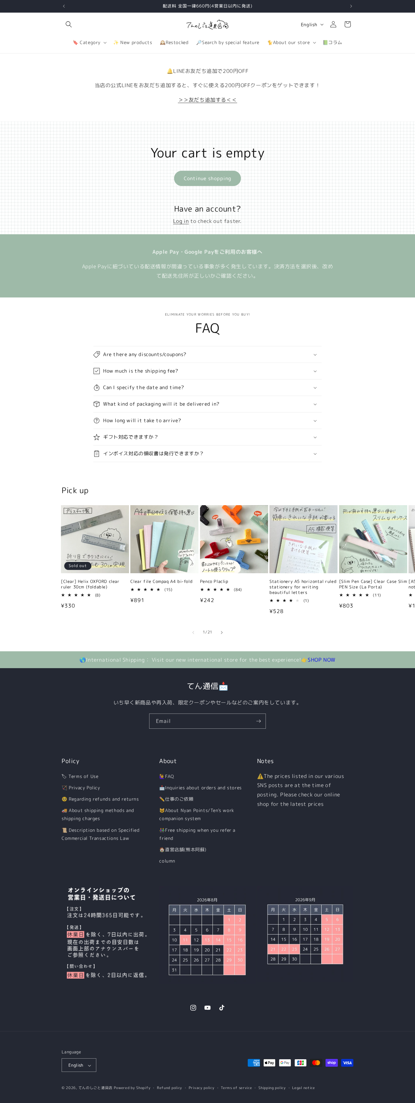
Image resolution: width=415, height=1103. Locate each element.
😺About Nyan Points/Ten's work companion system (196, 814)
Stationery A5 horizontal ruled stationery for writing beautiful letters (303, 587)
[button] (69, 24)
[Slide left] (193, 632)
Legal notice (303, 1087)
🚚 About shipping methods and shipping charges (98, 814)
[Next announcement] (351, 6)
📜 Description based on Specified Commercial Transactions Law (100, 834)
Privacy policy (202, 1087)
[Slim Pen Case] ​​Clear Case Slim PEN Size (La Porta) (373, 584)
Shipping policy (272, 1087)
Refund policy (169, 1087)
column (167, 861)
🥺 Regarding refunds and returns (100, 799)
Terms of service (236, 1087)
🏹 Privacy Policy (81, 787)
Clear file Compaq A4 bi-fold (161, 581)
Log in (181, 221)
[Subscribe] (258, 721)
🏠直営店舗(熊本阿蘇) (183, 849)
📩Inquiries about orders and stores (200, 787)
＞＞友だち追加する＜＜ (207, 99)
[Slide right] (222, 632)
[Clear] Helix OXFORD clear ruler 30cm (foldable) (90, 584)
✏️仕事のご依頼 (176, 799)
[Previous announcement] (64, 6)
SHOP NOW (322, 659)
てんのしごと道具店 (95, 1088)
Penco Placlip (214, 581)
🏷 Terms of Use (80, 776)
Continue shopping (207, 178)
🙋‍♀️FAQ (166, 776)
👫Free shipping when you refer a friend (197, 834)
